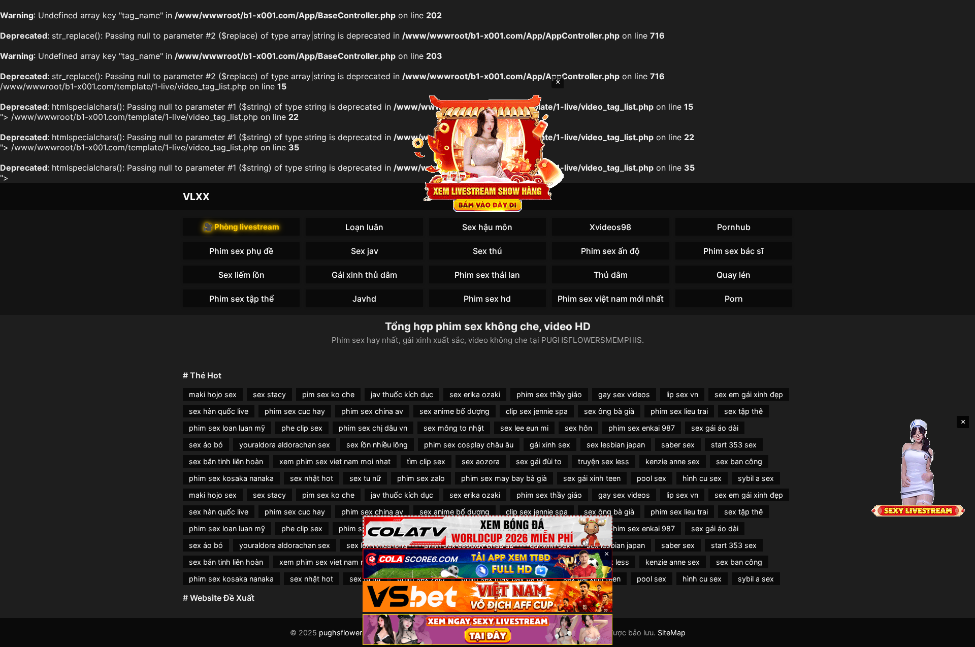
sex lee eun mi (524, 428)
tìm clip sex (426, 461)
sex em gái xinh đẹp (748, 394)
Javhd (364, 299)
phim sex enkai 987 (641, 428)
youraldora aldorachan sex (284, 444)
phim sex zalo (421, 478)
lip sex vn (682, 394)
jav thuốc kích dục (402, 394)
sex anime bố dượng (454, 411)
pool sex (651, 478)
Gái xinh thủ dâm (364, 275)
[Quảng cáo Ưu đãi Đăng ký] (487, 563)
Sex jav (364, 251)
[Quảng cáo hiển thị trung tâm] (487, 152)
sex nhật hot (311, 478)
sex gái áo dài (714, 428)
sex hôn (578, 428)
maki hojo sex (213, 394)
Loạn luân (364, 227)
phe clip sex (301, 428)
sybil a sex (756, 478)
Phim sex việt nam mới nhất (611, 299)
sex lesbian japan (616, 444)
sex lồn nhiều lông (377, 444)
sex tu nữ (365, 478)
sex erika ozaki (474, 394)
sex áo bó (206, 444)
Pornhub (734, 227)
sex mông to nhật (454, 428)
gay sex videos (624, 394)
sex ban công (739, 461)
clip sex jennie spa (537, 411)
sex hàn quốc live (218, 411)
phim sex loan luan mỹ (227, 428)
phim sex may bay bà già (504, 478)
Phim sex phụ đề (241, 251)
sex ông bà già (609, 411)
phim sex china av (372, 411)
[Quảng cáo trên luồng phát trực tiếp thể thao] (487, 629)
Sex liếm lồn (241, 275)
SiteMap (672, 632)
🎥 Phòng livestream (241, 227)
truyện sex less (603, 461)
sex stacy (269, 394)
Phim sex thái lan (487, 275)
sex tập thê (743, 411)
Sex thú (487, 251)
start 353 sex (734, 444)
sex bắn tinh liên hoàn (226, 461)
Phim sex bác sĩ (733, 251)
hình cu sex (702, 478)
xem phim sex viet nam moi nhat (335, 461)
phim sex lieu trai (679, 411)
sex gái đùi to (539, 461)
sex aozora (481, 461)
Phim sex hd (487, 299)
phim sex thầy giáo (549, 394)
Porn (734, 299)
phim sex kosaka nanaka (231, 478)
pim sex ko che (328, 394)
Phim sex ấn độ (610, 251)
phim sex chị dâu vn (373, 428)
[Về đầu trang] (952, 635)
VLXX (196, 196)
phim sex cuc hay (295, 411)
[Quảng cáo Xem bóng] (487, 530)
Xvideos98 (610, 227)
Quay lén (734, 275)
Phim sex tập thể (241, 299)
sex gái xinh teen (592, 478)
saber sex (678, 444)
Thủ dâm (611, 275)
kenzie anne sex (672, 461)
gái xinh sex (550, 444)
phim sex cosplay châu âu (468, 444)
